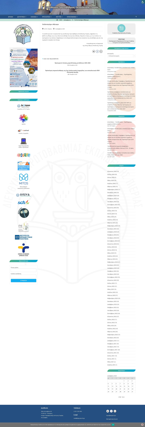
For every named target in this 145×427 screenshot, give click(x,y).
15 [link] (124, 386)
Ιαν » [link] (123, 397)
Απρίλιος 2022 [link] (111, 328)
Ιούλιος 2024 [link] (110, 247)
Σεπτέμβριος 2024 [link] (112, 241)
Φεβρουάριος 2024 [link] (112, 262)
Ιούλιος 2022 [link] (110, 319)
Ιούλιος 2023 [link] (110, 283)
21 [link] (120, 389)
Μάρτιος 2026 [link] (111, 186)
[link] (143, 2)
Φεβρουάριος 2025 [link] (112, 225)
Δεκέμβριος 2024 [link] (112, 232)
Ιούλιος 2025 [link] (110, 210)
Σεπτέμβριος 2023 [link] (112, 277)
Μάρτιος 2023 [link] (111, 295)
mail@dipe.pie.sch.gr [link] (79, 418)
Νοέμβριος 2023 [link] (111, 271)
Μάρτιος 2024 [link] (111, 259)
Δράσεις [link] (24, 124)
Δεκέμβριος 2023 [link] (112, 268)
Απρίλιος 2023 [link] (111, 292)
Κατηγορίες (110, 53)
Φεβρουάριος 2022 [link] (112, 334)
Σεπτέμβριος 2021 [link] (112, 349)
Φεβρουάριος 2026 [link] (112, 189)
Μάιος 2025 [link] (110, 216)
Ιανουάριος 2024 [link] (111, 265)
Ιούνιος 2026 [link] (110, 177)
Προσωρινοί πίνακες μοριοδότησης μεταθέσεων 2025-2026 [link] (72, 63)
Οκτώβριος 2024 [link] (112, 238)
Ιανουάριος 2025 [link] (111, 229)
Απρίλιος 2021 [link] (111, 365)
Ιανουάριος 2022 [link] (111, 337)
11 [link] (108, 386)
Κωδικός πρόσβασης (16, 273)
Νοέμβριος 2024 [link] (111, 235)
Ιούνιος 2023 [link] (110, 286)
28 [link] (120, 391)
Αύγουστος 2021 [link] (111, 352)
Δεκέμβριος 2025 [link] (112, 195)
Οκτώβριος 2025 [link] (112, 201)
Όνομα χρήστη (14, 267)
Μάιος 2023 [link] (110, 289)
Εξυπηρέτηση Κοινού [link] (112, 419)
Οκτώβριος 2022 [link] (112, 310)
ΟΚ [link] (113, 424)
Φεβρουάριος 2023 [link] (112, 298)
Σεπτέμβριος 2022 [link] (112, 313)
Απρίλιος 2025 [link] (111, 219)
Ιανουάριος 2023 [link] (111, 301)
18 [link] (108, 389)
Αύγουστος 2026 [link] (111, 171)
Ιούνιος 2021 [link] (110, 359)
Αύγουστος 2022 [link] (111, 316)
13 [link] (116, 386)
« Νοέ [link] (119, 397)
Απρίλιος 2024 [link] (111, 256)
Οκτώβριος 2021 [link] (112, 346)
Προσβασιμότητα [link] (111, 415)
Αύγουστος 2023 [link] (111, 280)
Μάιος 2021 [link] (110, 362)
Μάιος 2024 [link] (110, 253)
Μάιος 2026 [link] (110, 180)
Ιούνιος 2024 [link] (110, 250)
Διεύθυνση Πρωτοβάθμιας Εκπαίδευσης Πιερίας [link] (72, 7)
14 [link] (120, 386)
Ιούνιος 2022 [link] (110, 322)
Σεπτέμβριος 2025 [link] (112, 204)
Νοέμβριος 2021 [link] (111, 343)
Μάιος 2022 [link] (110, 325)
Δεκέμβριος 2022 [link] (112, 304)
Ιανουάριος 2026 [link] (111, 192)
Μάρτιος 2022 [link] (111, 331)
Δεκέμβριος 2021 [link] (112, 340)
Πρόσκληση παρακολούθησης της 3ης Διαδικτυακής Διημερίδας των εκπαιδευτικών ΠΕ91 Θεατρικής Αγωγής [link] (72, 71)
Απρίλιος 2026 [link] (111, 183)
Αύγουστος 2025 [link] (111, 207)
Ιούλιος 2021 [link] (110, 355)
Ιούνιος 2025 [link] (110, 213)
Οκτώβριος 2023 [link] (112, 274)
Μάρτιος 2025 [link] (111, 222)
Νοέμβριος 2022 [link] (111, 307)
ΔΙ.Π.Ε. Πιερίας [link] (48, 29)
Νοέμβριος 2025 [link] (111, 198)
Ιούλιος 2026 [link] (110, 174)
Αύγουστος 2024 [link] (111, 244)
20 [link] (116, 389)
